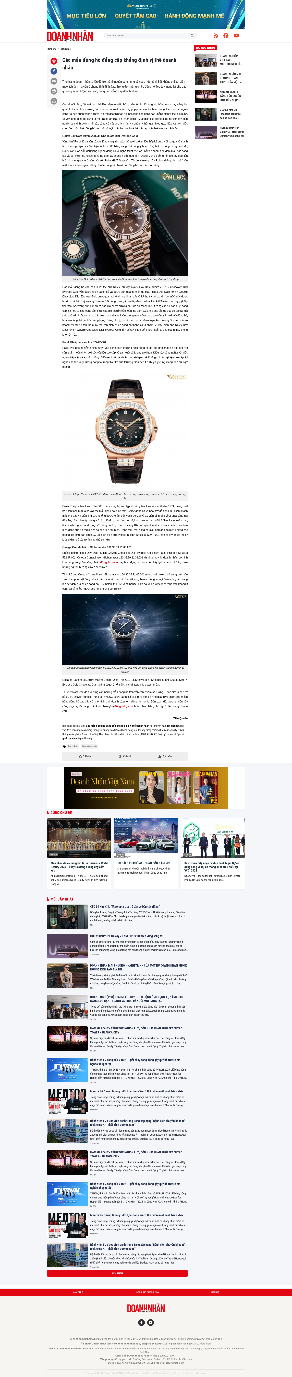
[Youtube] (236, 35)
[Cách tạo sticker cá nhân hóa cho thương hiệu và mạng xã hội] (67, 1286)
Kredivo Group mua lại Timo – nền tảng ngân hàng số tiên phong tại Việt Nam (137, 1305)
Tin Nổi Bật (53, 854)
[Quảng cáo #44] (146, 788)
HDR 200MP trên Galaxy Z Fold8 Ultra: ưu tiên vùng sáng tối (126, 936)
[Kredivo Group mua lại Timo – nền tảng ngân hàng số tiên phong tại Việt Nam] (67, 1316)
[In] (54, 91)
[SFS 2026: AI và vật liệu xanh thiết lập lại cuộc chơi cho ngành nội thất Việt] (67, 1345)
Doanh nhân (94, 1110)
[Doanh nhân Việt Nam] (70, 35)
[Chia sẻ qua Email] (54, 81)
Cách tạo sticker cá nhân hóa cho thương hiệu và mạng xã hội (127, 1276)
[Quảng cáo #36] (146, 14)
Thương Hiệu (94, 954)
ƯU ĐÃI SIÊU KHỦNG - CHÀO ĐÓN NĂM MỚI (144, 863)
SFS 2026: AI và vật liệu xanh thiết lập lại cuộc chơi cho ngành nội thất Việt (136, 1335)
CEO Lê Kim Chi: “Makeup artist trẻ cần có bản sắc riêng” (125, 906)
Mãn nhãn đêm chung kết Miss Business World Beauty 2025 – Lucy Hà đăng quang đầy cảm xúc (79, 866)
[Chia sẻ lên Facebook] (54, 71)
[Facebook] (226, 35)
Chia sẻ (92, 925)
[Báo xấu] (54, 101)
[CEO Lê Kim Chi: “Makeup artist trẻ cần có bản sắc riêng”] (67, 917)
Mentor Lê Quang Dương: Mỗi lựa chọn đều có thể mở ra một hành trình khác (137, 1091)
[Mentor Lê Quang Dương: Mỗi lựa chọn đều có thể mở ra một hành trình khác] (67, 1101)
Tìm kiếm (192, 35)
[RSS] (216, 35)
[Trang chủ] (54, 61)
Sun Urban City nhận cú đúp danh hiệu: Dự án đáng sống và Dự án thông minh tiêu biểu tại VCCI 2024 (211, 866)
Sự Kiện (93, 1019)
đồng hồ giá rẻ (123, 706)
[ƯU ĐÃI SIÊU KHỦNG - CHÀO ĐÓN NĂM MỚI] (146, 838)
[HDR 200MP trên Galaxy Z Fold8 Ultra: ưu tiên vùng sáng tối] (67, 946)
